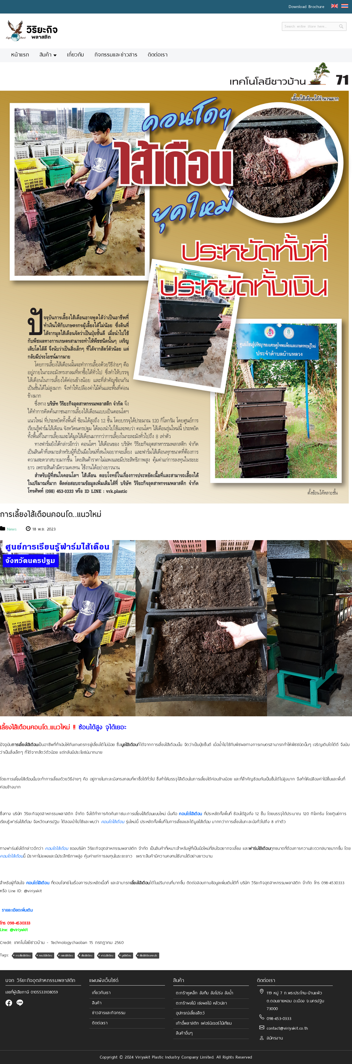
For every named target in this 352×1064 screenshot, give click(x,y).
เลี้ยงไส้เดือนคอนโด (148, 955)
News (11, 529)
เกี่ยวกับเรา (101, 992)
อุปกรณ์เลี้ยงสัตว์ (190, 1013)
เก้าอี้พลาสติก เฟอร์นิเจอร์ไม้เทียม (204, 1023)
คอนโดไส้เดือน (46, 955)
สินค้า (46, 55)
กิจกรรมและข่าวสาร (116, 55)
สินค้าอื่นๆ (184, 1033)
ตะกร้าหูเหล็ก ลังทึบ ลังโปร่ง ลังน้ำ (204, 993)
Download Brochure (306, 6)
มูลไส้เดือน (126, 955)
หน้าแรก (20, 55)
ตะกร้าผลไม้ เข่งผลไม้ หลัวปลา (201, 1003)
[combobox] (314, 26)
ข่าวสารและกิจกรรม (108, 1012)
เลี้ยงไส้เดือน (86, 955)
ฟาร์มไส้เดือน (107, 955)
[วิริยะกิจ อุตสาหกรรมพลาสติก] (32, 31)
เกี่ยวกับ (75, 55)
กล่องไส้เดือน (67, 955)
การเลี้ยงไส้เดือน (23, 955)
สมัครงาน (275, 1038)
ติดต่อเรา (157, 55)
